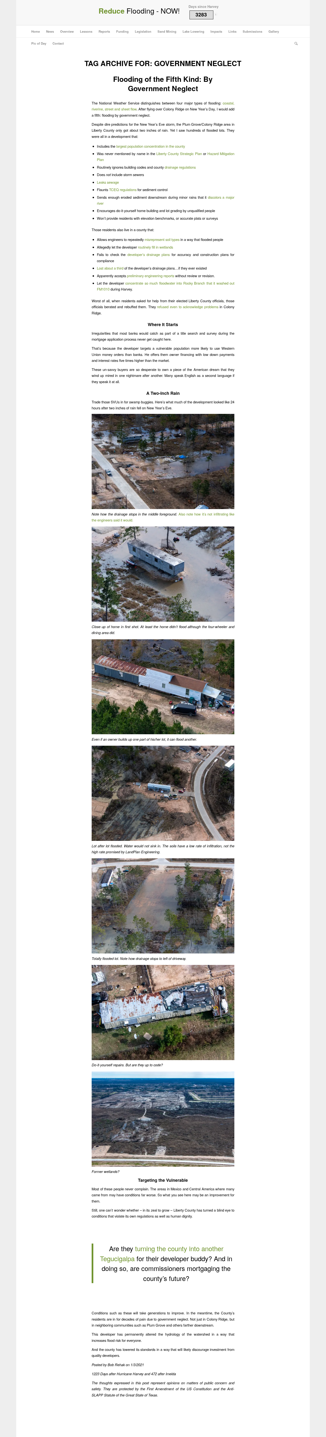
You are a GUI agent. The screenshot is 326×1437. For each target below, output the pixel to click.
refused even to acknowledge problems (187, 306)
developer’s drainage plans (148, 254)
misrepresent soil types (162, 239)
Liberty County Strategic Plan (179, 153)
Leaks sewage (108, 182)
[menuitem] (35, 31)
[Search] (294, 43)
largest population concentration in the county (150, 146)
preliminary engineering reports (150, 275)
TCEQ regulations (123, 189)
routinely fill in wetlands (155, 247)
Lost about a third (110, 268)
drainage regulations (180, 167)
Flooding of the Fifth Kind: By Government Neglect (163, 83)
